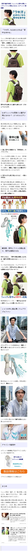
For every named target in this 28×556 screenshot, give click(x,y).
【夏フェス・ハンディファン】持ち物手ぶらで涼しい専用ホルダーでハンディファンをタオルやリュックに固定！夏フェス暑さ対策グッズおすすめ (18, 531)
